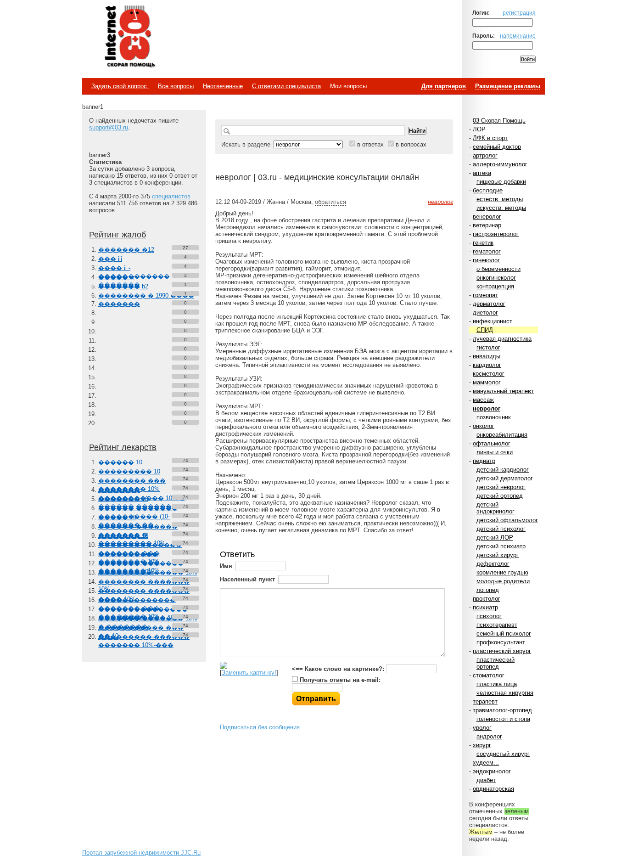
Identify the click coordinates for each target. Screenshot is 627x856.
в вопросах (411, 144)
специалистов (171, 196)
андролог (489, 736)
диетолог (485, 312)
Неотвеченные (223, 86)
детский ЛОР (494, 537)
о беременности (498, 268)
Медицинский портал (129, 37)
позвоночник (493, 417)
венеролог (487, 216)
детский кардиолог (502, 469)
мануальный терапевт (503, 391)
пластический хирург (502, 651)
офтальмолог (491, 443)
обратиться (330, 201)
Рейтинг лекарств (123, 447)
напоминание (518, 36)
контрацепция (495, 286)
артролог (485, 155)
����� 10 (117, 517)
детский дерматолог (504, 478)
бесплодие (488, 190)
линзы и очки (494, 452)
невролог (486, 408)
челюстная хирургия (504, 692)
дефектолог (492, 563)
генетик (483, 242)
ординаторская (493, 788)
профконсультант (500, 642)
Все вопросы (176, 86)
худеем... (486, 762)
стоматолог (488, 675)
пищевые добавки (501, 181)
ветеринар (487, 225)
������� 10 (123, 499)
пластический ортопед (495, 663)
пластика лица (496, 684)
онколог (483, 425)
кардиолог (487, 364)
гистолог (488, 347)
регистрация (519, 13)
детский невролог (501, 487)
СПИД (484, 330)
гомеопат (485, 295)
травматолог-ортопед (502, 710)
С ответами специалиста (286, 86)
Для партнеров (443, 86)
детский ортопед (499, 495)
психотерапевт (496, 624)
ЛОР (479, 129)
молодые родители (503, 581)
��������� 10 (129, 471)
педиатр (484, 460)
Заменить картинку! (249, 672)
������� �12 (126, 249)
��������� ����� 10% (147, 572)
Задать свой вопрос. (120, 86)
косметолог (488, 373)
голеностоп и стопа (503, 718)
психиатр (485, 607)
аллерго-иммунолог (500, 164)
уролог (482, 727)
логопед (487, 589)
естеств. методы (499, 199)
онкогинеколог (496, 277)
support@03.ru (108, 127)
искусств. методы (501, 207)
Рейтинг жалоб (117, 234)
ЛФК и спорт (490, 138)
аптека (482, 172)
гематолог (487, 251)
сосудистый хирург (503, 753)
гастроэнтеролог (496, 234)
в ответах (370, 144)
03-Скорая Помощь (499, 120)
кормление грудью (502, 572)
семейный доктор (497, 146)
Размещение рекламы (507, 86)
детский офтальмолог (507, 520)
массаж (483, 399)
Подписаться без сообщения (260, 727)
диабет (486, 780)
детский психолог (501, 528)
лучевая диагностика (502, 338)
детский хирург (497, 555)
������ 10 (120, 462)
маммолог (487, 382)
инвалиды (486, 356)
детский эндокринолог (495, 508)
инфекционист (492, 321)
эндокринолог (492, 771)
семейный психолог (503, 633)
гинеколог (486, 260)
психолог (489, 616)
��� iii (110, 258)
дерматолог (489, 303)
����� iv (116, 277)
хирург (482, 745)
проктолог (486, 598)
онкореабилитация (501, 434)
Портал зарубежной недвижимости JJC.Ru (141, 852)
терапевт (485, 701)
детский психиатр (501, 546)
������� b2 (123, 286)
